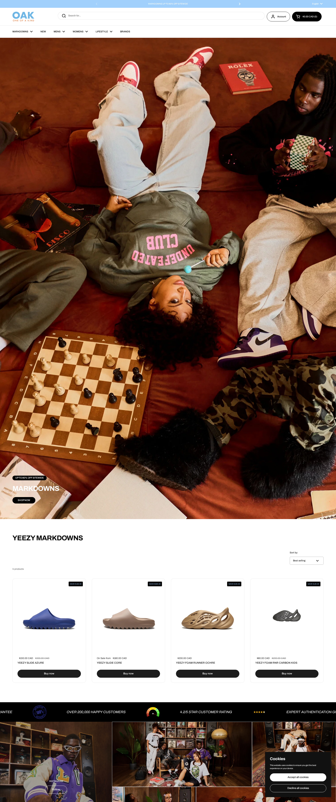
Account (281, 16)
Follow (56, 789)
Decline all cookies (298, 788)
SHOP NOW (24, 500)
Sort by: (294, 552)
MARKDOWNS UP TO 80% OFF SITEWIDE (168, 4)
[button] (307, 16)
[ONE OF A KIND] (23, 16)
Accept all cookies (298, 777)
